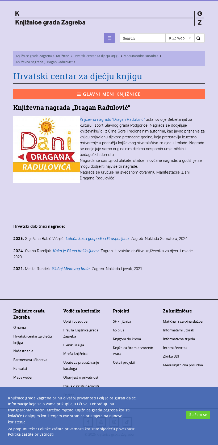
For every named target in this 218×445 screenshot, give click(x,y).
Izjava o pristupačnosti (81, 386)
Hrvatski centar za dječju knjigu (96, 56)
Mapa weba (22, 377)
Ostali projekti (124, 362)
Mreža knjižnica (75, 353)
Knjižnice (62, 56)
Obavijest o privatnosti (81, 377)
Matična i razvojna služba (183, 321)
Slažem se (198, 414)
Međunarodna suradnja (141, 56)
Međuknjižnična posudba (183, 365)
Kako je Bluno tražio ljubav (75, 250)
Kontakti (20, 368)
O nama (19, 327)
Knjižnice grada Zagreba (34, 56)
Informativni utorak (178, 330)
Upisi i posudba (75, 321)
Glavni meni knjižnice (111, 94)
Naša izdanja (23, 350)
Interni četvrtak (175, 347)
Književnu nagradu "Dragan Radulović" (113, 119)
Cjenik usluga (73, 345)
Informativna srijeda (179, 338)
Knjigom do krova (127, 338)
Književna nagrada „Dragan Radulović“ (44, 62)
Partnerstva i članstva (30, 359)
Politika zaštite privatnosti (31, 434)
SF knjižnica (122, 321)
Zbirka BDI (171, 356)
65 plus (118, 330)
